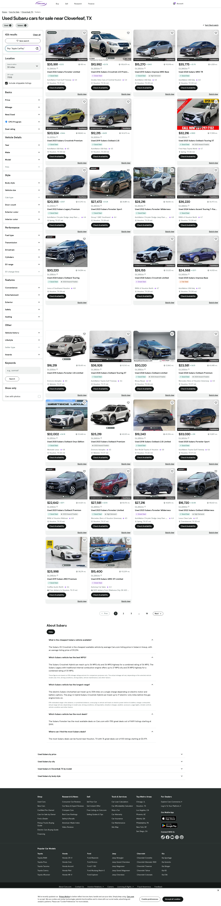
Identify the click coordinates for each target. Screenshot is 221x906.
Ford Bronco (92, 862)
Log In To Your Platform (170, 806)
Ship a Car (116, 810)
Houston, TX (141, 806)
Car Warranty (117, 814)
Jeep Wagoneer (118, 866)
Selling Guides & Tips (95, 814)
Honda (65, 853)
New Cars (41, 806)
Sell (66, 4)
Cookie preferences (150, 899)
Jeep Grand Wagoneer (121, 870)
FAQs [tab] (51, 632)
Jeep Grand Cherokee (121, 862)
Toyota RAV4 (42, 858)
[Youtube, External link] (172, 837)
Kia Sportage (167, 858)
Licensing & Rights (124, 887)
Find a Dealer (42, 818)
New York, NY (141, 827)
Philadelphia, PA (142, 823)
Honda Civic (67, 862)
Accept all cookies (172, 899)
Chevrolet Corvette (144, 858)
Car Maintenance (118, 823)
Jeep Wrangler (118, 858)
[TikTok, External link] (163, 837)
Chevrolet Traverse (144, 866)
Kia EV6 (165, 875)
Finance (91, 4)
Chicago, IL (140, 802)
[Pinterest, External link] (182, 837)
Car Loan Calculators (120, 802)
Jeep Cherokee (118, 875)
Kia (163, 853)
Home (4, 12)
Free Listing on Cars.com (97, 810)
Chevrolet (141, 853)
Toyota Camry (42, 870)
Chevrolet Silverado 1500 (146, 862)
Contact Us (79, 887)
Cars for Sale (14, 12)
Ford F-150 (91, 866)
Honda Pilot (66, 870)
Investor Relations (94, 887)
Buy (57, 4)
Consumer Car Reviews (71, 802)
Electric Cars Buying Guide (47, 830)
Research (78, 4)
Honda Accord (67, 866)
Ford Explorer (92, 875)
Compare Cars (68, 810)
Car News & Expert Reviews (73, 806)
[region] (110, 897)
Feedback (158, 887)
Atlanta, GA (140, 818)
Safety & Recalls (68, 818)
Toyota (40, 853)
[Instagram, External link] (177, 837)
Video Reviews (68, 827)
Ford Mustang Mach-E (96, 870)
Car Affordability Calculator (122, 806)
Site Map (115, 827)
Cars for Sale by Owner (46, 814)
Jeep (114, 853)
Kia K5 (164, 870)
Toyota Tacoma (43, 866)
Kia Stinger (166, 866)
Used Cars (41, 802)
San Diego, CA (141, 831)
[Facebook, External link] (167, 837)
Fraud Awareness (144, 887)
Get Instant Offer (93, 806)
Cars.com (130, 897)
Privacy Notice (64, 897)
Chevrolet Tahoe (143, 870)
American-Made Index (71, 823)
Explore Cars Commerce (170, 802)
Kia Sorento (166, 862)
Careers (110, 887)
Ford (89, 853)
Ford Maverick (92, 858)
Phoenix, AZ (141, 814)
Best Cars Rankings (69, 814)
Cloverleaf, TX (27, 12)
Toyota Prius (42, 862)
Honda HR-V (67, 875)
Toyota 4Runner (43, 875)
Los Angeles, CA (142, 810)
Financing (41, 834)
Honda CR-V (67, 858)
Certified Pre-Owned (45, 810)
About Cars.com (65, 887)
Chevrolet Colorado (144, 875)
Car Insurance (117, 818)
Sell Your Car (92, 802)
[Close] (218, 890)
